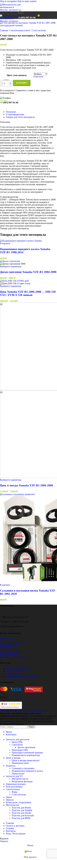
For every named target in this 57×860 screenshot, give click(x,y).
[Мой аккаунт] (42, 15)
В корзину (21, 83)
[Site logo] (11, 12)
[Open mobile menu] (14, 15)
